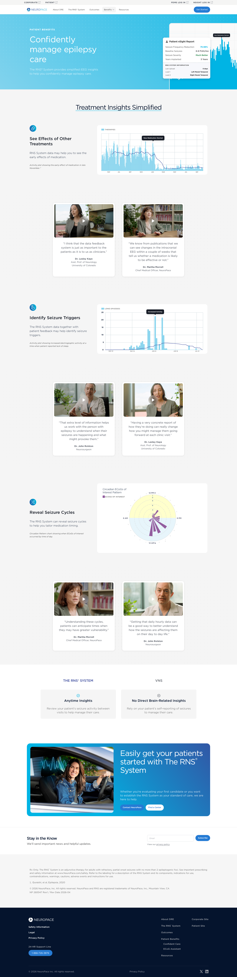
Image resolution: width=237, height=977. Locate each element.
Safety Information (39, 926)
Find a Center (154, 807)
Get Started (202, 9)
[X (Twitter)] (201, 971)
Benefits (108, 9)
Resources (124, 9)
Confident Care (171, 944)
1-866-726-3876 (40, 953)
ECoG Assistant (172, 948)
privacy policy (163, 844)
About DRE (58, 9)
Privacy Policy (37, 937)
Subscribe (203, 838)
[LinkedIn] (206, 971)
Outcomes (94, 9)
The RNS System (76, 9)
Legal (32, 932)
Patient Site (198, 925)
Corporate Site (200, 919)
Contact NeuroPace (132, 807)
